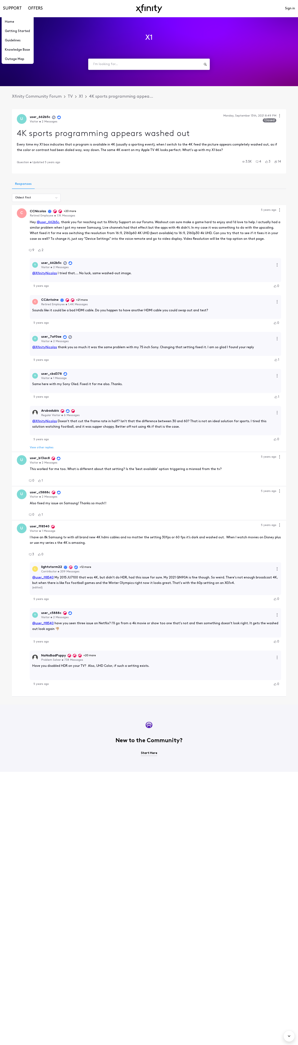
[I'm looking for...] (205, 64)
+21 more (82, 300)
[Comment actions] (279, 210)
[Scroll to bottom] (289, 1036)
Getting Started (17, 31)
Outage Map (14, 59)
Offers (35, 8)
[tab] (23, 184)
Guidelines (12, 40)
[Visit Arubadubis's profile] (35, 412)
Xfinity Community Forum (37, 97)
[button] (247, 162)
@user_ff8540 (43, 577)
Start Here (149, 753)
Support (12, 8)
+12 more (85, 567)
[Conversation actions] (279, 116)
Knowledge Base (17, 49)
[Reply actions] (277, 265)
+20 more (70, 211)
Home (9, 22)
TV (70, 97)
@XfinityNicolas (44, 273)
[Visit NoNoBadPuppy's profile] (35, 657)
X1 (81, 97)
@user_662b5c (48, 222)
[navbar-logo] (149, 8)
